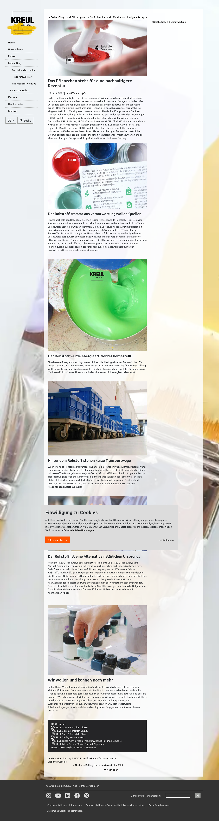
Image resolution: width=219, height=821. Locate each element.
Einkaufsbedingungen (160, 805)
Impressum (77, 805)
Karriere (12, 97)
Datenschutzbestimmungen (78, 530)
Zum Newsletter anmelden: (145, 795)
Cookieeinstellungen (57, 805)
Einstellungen (166, 539)
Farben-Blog (14, 62)
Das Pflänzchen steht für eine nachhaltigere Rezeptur (119, 17)
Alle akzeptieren (58, 539)
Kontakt (12, 110)
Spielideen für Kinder (23, 69)
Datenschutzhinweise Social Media (103, 805)
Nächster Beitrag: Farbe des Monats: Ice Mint (99, 764)
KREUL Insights (20, 90)
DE (10, 120)
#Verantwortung (177, 21)
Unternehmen (15, 49)
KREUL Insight (77, 93)
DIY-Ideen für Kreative (24, 83)
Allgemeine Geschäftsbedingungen (64, 810)
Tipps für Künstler (21, 76)
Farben (12, 56)
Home (11, 42)
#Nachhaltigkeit (160, 21)
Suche (27, 120)
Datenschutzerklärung (134, 805)
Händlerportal (15, 103)
